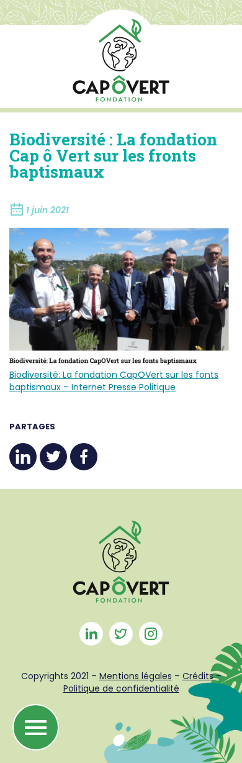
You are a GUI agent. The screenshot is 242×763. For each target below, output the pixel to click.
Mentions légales (135, 676)
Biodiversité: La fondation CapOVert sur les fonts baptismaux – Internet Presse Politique (113, 380)
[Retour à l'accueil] (121, 55)
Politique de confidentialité (121, 688)
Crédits (197, 676)
